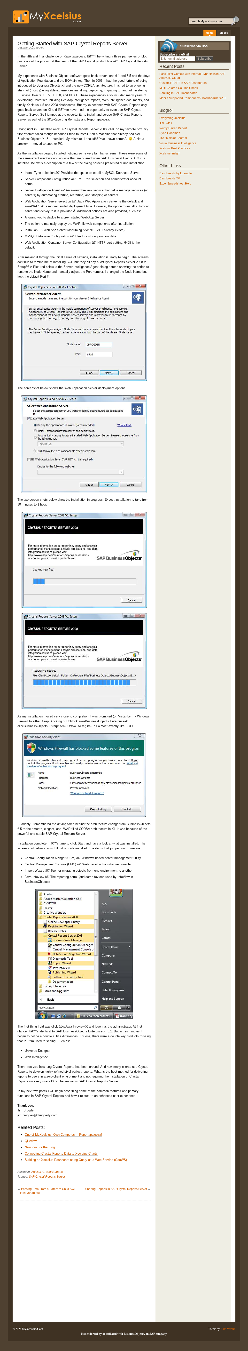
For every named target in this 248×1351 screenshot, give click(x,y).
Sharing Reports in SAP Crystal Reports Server (116, 1189)
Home (209, 32)
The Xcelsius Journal (173, 138)
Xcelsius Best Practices (174, 148)
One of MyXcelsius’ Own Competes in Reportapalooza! (63, 1134)
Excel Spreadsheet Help (175, 183)
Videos (223, 32)
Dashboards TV (169, 178)
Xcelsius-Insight (169, 153)
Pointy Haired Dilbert (173, 128)
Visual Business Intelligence (177, 143)
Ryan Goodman (169, 133)
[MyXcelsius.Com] (45, 23)
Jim (41, 47)
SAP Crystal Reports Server (47, 1176)
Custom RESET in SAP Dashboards (183, 83)
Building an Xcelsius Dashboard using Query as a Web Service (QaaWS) (76, 1160)
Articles (36, 1172)
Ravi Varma (227, 1329)
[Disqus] (84, 1261)
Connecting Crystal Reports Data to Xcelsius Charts (61, 1153)
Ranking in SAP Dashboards (178, 93)
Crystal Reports (52, 1172)
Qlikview (31, 1141)
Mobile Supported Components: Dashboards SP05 (192, 98)
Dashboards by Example (175, 173)
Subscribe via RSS (194, 46)
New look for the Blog (40, 1147)
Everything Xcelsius (172, 118)
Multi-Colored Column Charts (178, 88)
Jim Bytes (165, 123)
